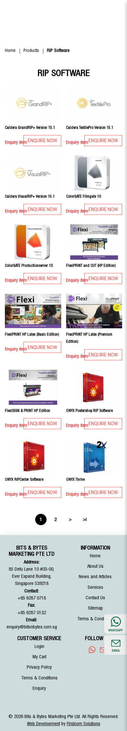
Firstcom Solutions (83, 723)
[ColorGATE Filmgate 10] (94, 173)
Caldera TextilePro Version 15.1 (89, 128)
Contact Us (95, 597)
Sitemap (95, 608)
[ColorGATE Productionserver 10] (33, 241)
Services (95, 587)
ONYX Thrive (75, 479)
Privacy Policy (39, 667)
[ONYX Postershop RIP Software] (94, 387)
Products (31, 50)
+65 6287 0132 (32, 612)
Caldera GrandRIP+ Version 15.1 (30, 128)
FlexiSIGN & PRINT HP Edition (27, 411)
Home (10, 50)
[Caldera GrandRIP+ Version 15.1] (33, 104)
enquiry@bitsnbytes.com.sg (32, 627)
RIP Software (58, 50)
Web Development (43, 723)
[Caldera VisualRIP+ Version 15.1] (33, 173)
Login (39, 646)
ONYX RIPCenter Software (24, 479)
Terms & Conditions (95, 618)
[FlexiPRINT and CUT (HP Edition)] (94, 241)
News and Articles (95, 576)
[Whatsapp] (92, 649)
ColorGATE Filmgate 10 (83, 196)
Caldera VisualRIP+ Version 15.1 (30, 196)
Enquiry (39, 688)
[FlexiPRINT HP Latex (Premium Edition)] (94, 310)
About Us (95, 566)
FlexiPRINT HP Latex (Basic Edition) (32, 334)
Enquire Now (42, 140)
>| (85, 519)
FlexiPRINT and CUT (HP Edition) (91, 265)
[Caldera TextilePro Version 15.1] (94, 104)
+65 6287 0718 (32, 598)
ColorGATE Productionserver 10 (29, 265)
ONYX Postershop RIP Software (89, 411)
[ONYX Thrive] (94, 456)
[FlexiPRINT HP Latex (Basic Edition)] (33, 310)
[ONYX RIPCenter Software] (33, 456)
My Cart (39, 656)
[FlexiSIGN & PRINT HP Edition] (33, 387)
